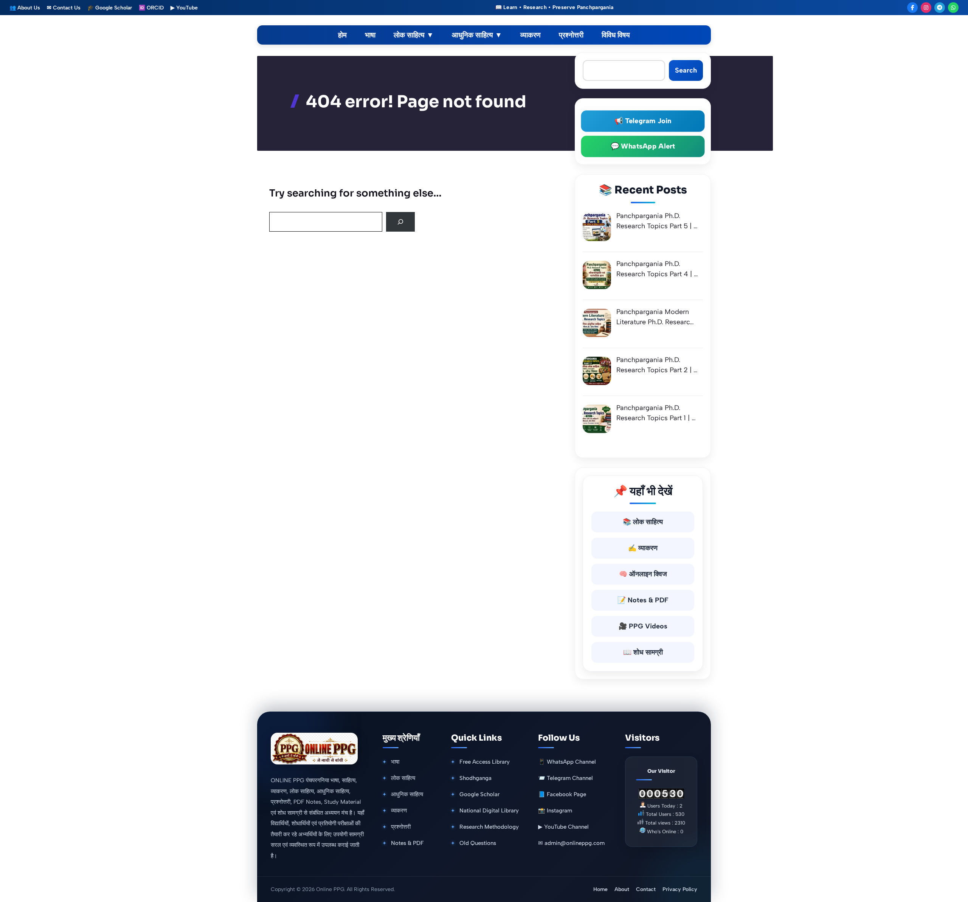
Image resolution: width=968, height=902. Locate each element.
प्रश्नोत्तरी (571, 35)
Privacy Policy (679, 889)
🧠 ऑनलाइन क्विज (643, 574)
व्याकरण (530, 35)
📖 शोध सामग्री (643, 652)
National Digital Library (489, 810)
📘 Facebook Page (562, 794)
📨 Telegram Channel (565, 778)
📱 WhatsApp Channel (567, 761)
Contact (646, 889)
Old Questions (477, 843)
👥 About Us (24, 8)
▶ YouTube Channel (563, 826)
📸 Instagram (555, 810)
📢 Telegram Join (643, 121)
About (621, 889)
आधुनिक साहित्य (477, 35)
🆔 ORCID (151, 8)
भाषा (370, 35)
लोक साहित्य (414, 35)
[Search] (400, 222)
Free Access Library (484, 761)
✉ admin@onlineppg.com (571, 843)
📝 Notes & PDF (643, 600)
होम (342, 35)
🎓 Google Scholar (109, 8)
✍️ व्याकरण (643, 548)
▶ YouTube (184, 8)
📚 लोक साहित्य (643, 522)
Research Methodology (489, 826)
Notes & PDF (407, 843)
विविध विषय (616, 35)
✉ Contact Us (64, 8)
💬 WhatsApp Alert (643, 146)
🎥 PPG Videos (643, 626)
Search (686, 70)
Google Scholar (479, 794)
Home (600, 889)
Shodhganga (475, 778)
